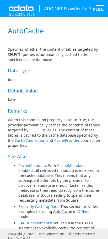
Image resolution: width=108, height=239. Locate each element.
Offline (83, 211)
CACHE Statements (34, 222)
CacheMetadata (32, 165)
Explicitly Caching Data (38, 206)
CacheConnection (30, 140)
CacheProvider (67, 140)
